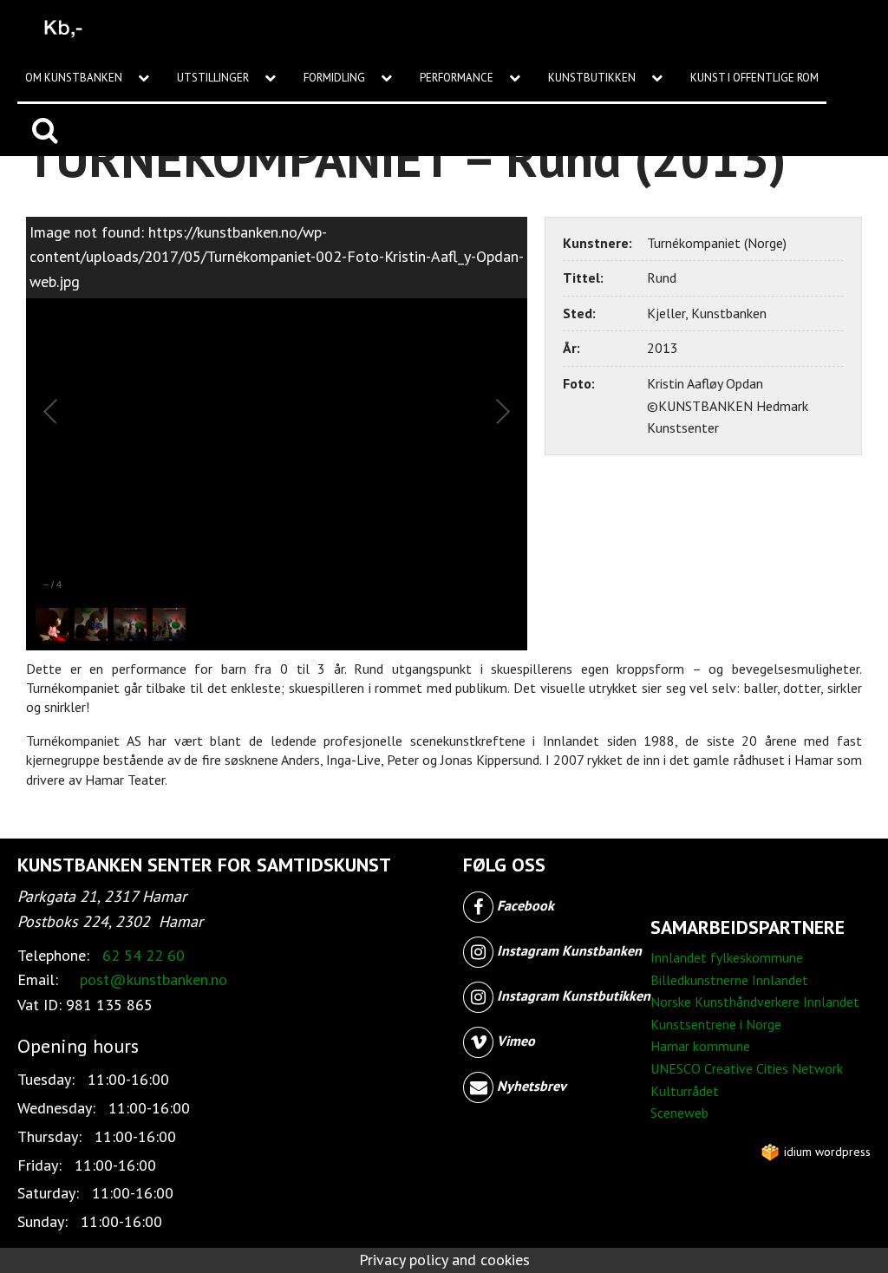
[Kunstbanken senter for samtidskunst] (63, 26)
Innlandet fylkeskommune (726, 957)
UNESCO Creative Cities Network (746, 1068)
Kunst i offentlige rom (754, 77)
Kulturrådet (684, 1091)
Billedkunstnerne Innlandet (729, 980)
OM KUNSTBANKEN (75, 77)
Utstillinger (214, 77)
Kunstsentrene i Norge (715, 1024)
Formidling (336, 77)
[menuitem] (93, 78)
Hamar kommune (700, 1045)
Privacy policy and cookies (444, 1260)
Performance (458, 77)
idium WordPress (825, 1151)
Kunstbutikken (593, 77)
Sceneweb (679, 1112)
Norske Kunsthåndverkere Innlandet (754, 1001)
